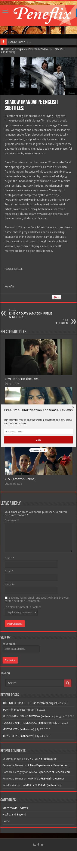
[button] (38, 410)
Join (38, 439)
